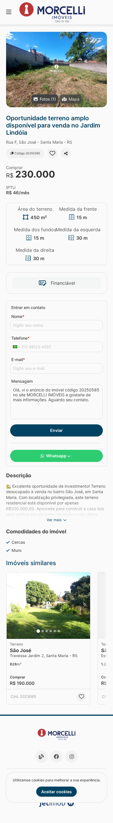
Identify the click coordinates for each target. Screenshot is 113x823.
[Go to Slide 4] (51, 631)
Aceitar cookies (56, 791)
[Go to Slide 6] (59, 631)
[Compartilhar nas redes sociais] (66, 153)
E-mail (18, 359)
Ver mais (54, 520)
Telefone (20, 338)
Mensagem (22, 381)
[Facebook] (56, 757)
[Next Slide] (84, 605)
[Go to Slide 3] (46, 631)
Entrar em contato (28, 307)
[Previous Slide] (13, 605)
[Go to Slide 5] (55, 631)
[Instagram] (71, 757)
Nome (17, 316)
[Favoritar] (52, 153)
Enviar (56, 430)
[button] (56, 69)
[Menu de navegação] (8, 12)
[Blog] (41, 757)
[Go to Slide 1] (38, 631)
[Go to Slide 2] (42, 631)
